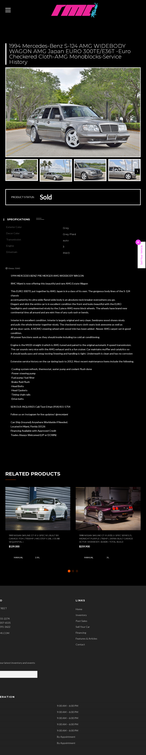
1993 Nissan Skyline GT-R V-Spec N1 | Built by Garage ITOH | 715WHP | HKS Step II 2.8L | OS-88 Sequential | (34, 538)
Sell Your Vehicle (141, 255)
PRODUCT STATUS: (23, 197)
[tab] (69, 571)
